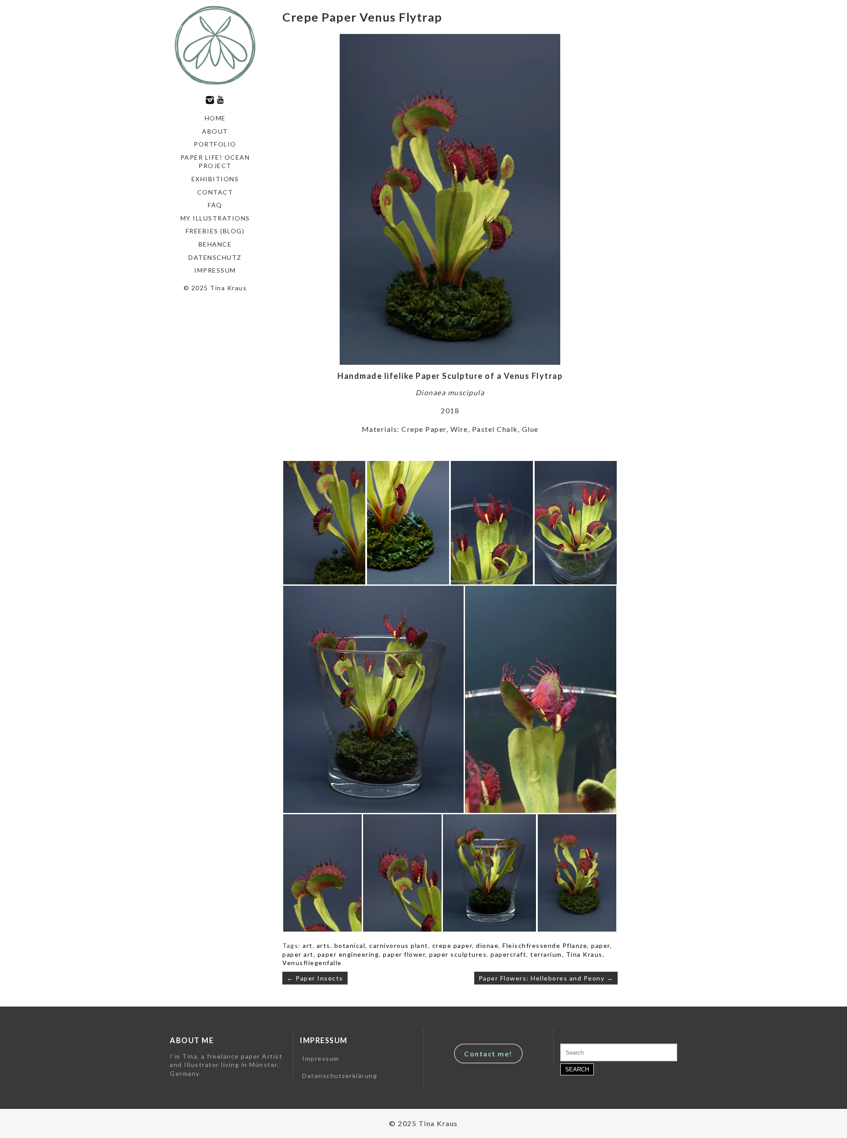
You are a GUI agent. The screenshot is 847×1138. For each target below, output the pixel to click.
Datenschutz (215, 257)
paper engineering (348, 954)
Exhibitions (215, 179)
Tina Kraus (584, 954)
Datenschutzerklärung (339, 1075)
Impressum (215, 270)
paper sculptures (458, 954)
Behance (215, 244)
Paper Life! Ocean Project (215, 161)
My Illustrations (215, 218)
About (215, 131)
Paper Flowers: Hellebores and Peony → (546, 978)
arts (323, 945)
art (308, 945)
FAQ (215, 205)
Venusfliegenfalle (312, 962)
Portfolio (215, 144)
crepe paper (452, 945)
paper (600, 945)
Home (215, 118)
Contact (215, 192)
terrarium (546, 954)
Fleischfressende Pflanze (544, 945)
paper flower (404, 954)
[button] (324, 522)
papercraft (508, 954)
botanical (350, 945)
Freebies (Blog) (215, 231)
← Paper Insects (315, 978)
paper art (298, 954)
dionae (487, 945)
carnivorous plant (398, 945)
